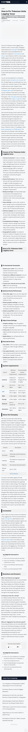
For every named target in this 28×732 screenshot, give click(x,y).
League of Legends (16, 99)
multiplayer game (6, 90)
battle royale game (6, 129)
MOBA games (17, 129)
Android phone (18, 54)
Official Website (14, 473)
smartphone (13, 80)
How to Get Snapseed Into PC (12, 661)
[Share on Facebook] (13, 42)
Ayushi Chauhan (6, 20)
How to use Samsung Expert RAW (13, 569)
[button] (25, 729)
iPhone (3, 56)
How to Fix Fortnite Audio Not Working (14, 558)
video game (15, 49)
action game (7, 519)
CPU (3, 391)
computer (21, 80)
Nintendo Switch (5, 539)
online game (13, 97)
